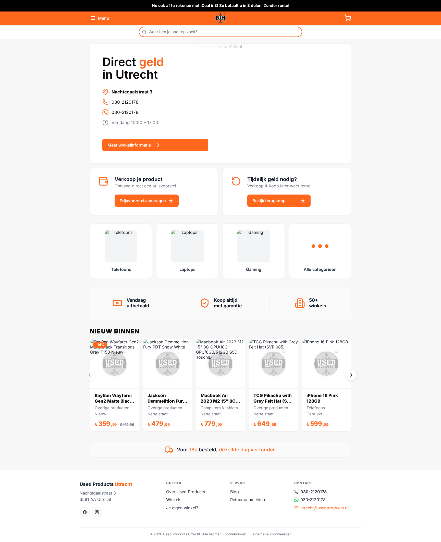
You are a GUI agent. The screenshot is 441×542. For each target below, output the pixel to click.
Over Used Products (185, 491)
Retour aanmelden (247, 499)
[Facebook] (85, 512)
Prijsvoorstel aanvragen (143, 200)
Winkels (173, 499)
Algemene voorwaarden (271, 534)
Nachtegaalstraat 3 (132, 91)
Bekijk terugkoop (269, 200)
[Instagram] (97, 512)
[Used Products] (220, 18)
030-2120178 (125, 102)
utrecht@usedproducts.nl (324, 507)
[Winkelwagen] (347, 18)
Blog (234, 491)
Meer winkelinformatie (129, 145)
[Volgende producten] (351, 375)
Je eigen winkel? (182, 507)
